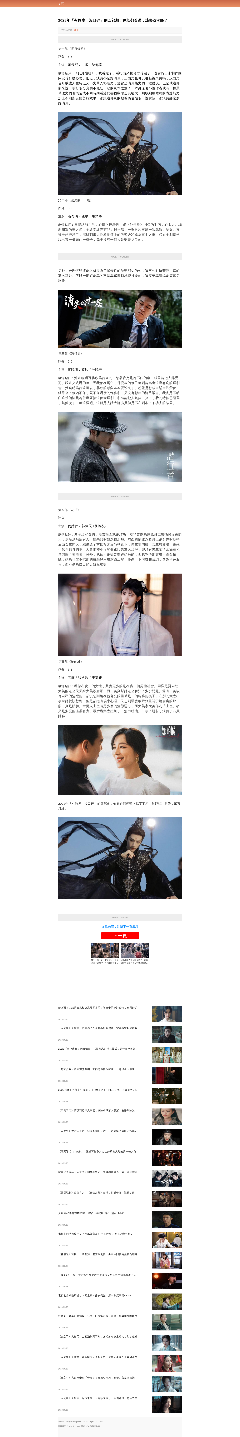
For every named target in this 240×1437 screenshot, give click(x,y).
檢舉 (76, 30)
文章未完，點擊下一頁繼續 (120, 926)
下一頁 (120, 935)
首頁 (61, 3)
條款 (79, 1426)
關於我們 (62, 1426)
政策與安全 (71, 1426)
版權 (88, 1426)
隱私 (83, 1426)
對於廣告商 (95, 1426)
